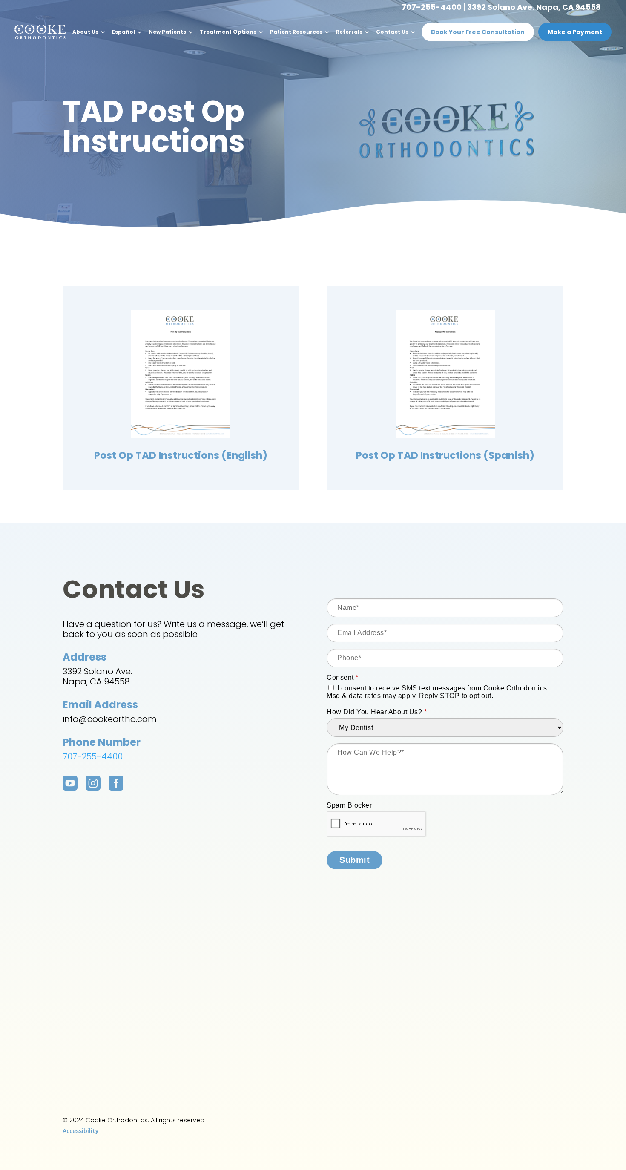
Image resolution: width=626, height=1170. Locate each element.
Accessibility (81, 1131)
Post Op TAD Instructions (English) (180, 455)
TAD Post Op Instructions (154, 126)
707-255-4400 (432, 7)
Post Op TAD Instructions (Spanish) (445, 455)
